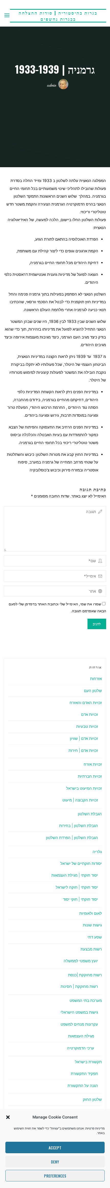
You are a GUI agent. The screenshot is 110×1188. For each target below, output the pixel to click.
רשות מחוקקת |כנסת (85, 974)
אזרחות (96, 678)
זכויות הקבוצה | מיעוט (80, 800)
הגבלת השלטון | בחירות (78, 825)
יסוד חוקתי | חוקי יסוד (80, 899)
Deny (55, 1161)
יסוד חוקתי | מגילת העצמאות (74, 875)
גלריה (97, 851)
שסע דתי (94, 937)
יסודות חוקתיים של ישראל (81, 863)
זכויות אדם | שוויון (84, 738)
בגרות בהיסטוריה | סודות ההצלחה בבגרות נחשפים (58, 15)
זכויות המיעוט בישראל (84, 788)
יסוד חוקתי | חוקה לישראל (77, 887)
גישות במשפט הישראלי (79, 1012)
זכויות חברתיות (90, 776)
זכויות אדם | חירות (83, 750)
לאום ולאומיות (90, 913)
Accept (55, 1147)
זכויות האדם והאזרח (86, 702)
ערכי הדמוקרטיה (80, 1048)
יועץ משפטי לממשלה (81, 960)
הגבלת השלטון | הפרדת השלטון (72, 837)
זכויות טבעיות (87, 726)
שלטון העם (93, 690)
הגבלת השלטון (90, 813)
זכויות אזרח (93, 764)
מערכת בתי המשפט (86, 1000)
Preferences (55, 1176)
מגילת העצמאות (81, 1036)
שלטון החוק (92, 1099)
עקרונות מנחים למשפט (79, 1024)
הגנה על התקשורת (83, 1085)
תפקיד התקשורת (84, 1073)
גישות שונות (92, 925)
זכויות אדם (89, 714)
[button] (7, 1117)
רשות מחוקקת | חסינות (79, 986)
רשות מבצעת (91, 949)
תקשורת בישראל (88, 1061)
